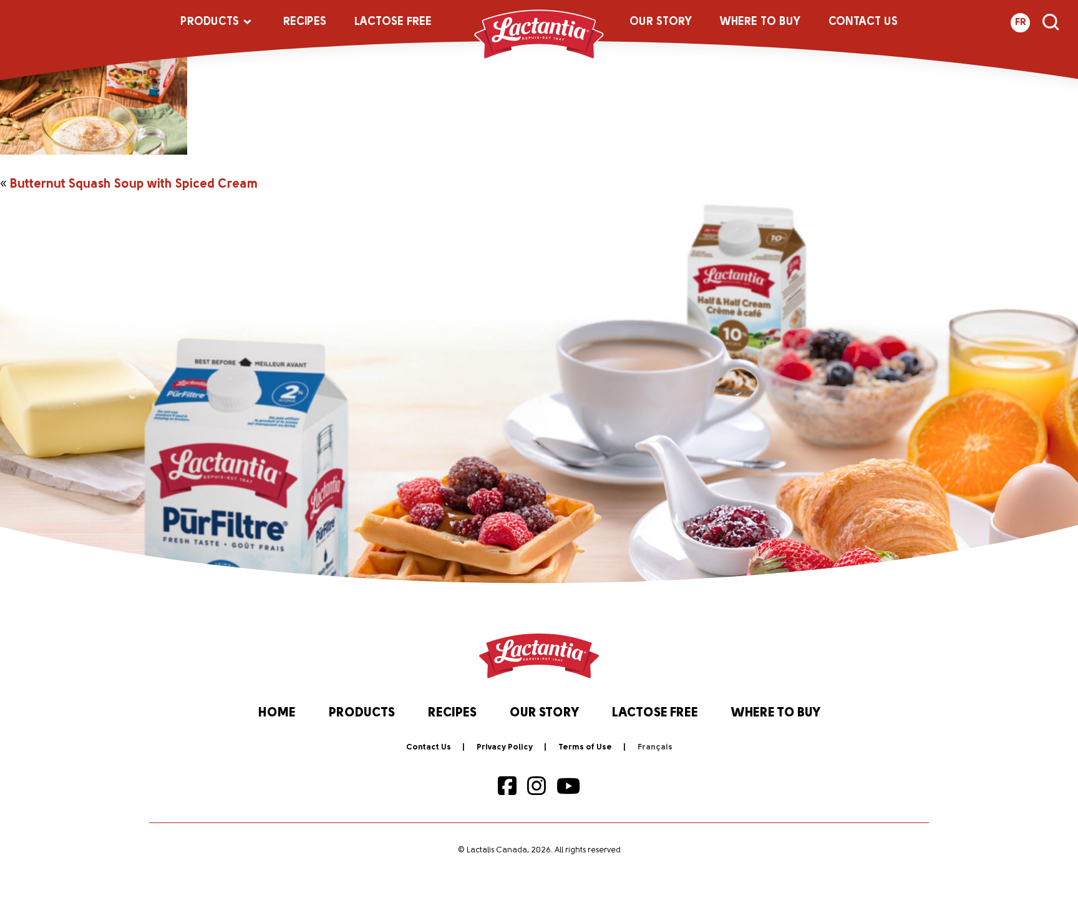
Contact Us (863, 22)
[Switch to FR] (655, 747)
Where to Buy (760, 22)
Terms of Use (585, 747)
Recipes (304, 22)
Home (277, 713)
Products (209, 22)
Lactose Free (393, 22)
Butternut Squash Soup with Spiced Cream (134, 184)
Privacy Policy (505, 747)
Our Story (660, 22)
